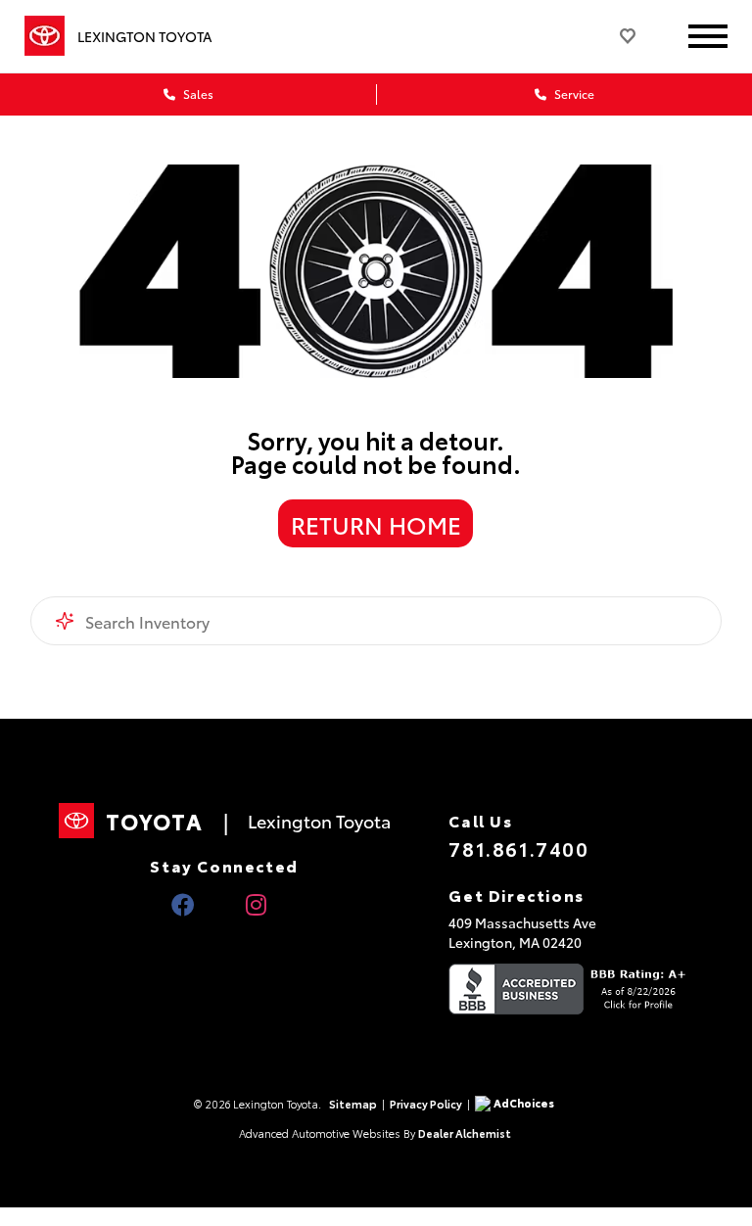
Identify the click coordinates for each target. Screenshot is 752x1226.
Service (572, 93)
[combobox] (376, 620)
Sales (196, 93)
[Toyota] (44, 36)
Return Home (376, 524)
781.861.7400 (518, 848)
